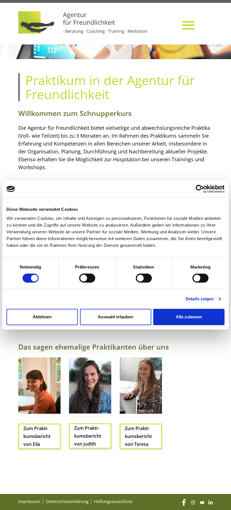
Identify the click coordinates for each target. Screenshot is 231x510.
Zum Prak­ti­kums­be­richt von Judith (87, 436)
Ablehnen (42, 316)
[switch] (87, 278)
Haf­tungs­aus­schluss (113, 501)
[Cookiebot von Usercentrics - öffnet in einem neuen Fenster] (200, 189)
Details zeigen (200, 298)
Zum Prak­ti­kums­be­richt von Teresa (138, 436)
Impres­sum (29, 501)
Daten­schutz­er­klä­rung (67, 501)
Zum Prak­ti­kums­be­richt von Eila (36, 436)
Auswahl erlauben (115, 316)
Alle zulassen (189, 316)
